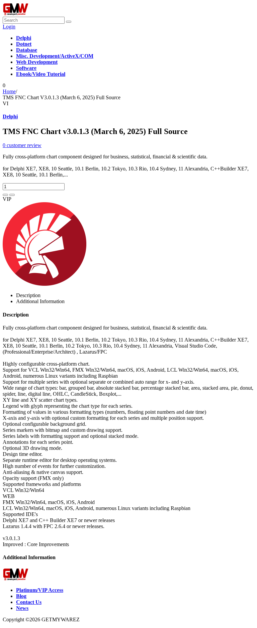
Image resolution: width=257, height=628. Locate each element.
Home (9, 91)
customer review (22, 145)
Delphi (10, 116)
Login (9, 26)
